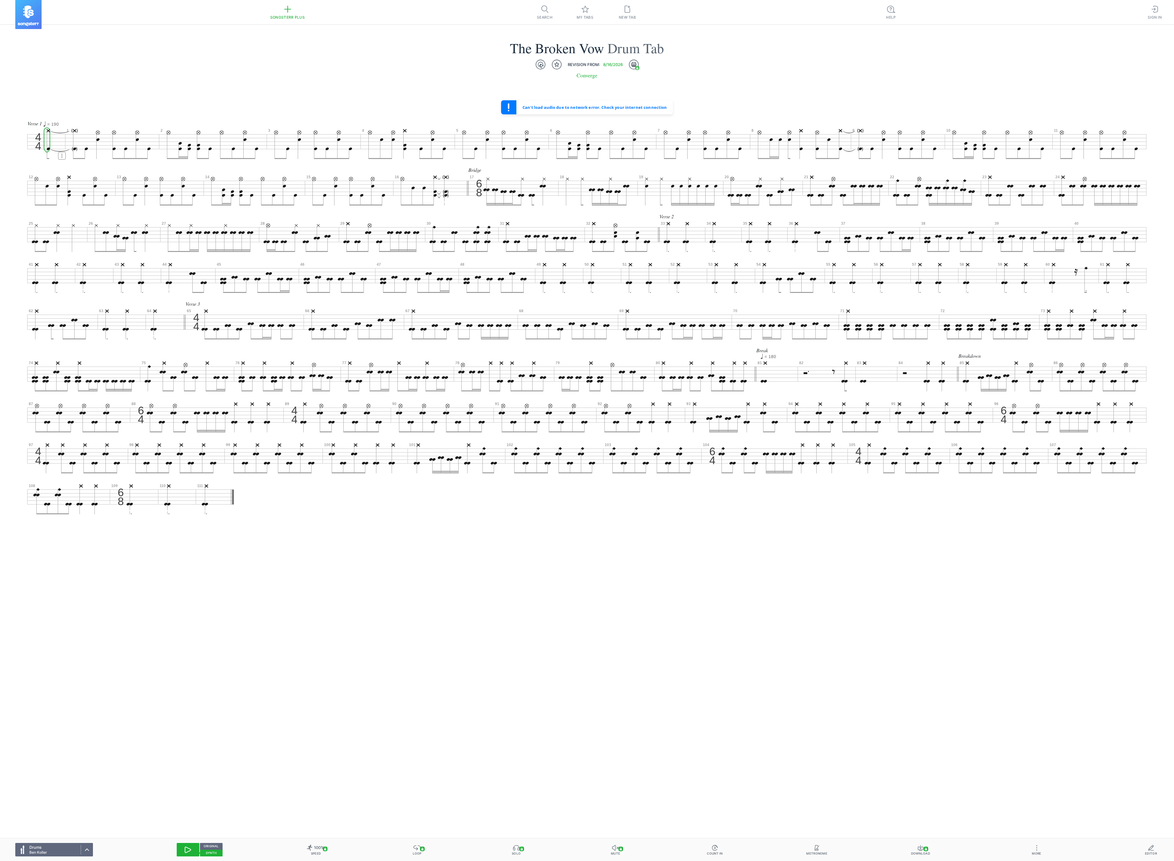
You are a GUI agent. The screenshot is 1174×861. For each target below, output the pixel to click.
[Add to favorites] (557, 64)
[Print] (634, 64)
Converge (587, 75)
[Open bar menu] (62, 156)
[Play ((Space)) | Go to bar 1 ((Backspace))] (188, 849)
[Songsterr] (28, 14)
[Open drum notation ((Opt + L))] (540, 64)
